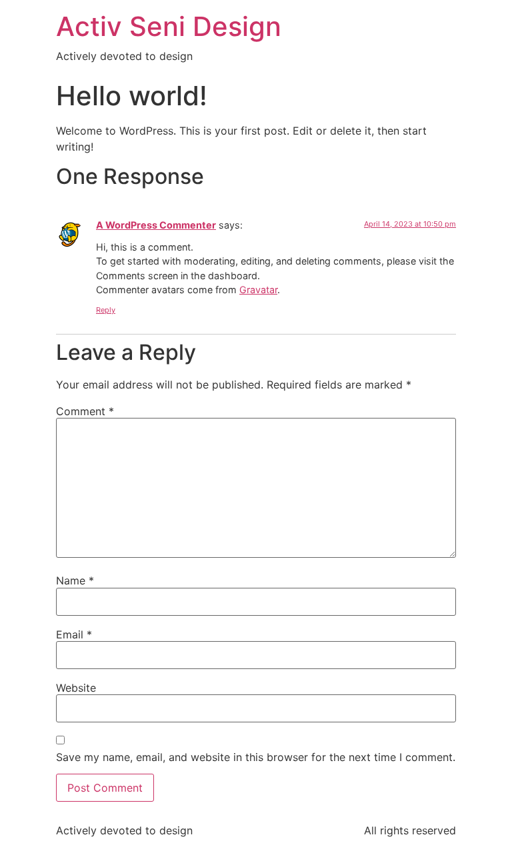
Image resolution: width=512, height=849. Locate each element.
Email (74, 634)
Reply (105, 310)
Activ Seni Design (168, 26)
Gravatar (258, 289)
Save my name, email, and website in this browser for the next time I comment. (255, 757)
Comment (85, 411)
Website (76, 687)
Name (75, 580)
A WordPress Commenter (156, 225)
